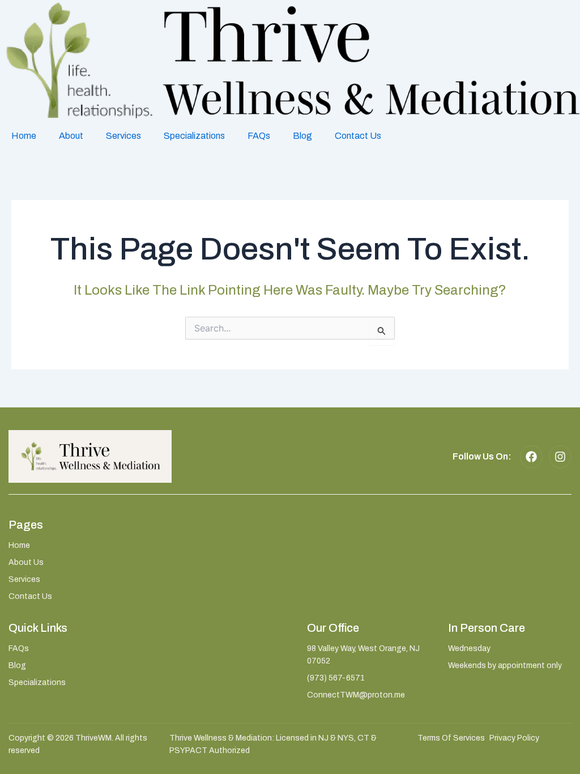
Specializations (194, 136)
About (71, 136)
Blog (302, 136)
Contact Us (358, 136)
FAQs (259, 136)
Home (23, 136)
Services (123, 136)
